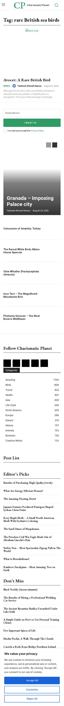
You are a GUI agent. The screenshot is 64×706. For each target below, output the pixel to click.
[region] (32, 677)
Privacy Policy (37, 131)
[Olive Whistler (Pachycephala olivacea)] (52, 273)
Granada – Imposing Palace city (30, 201)
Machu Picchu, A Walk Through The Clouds (28, 638)
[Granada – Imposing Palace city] (32, 177)
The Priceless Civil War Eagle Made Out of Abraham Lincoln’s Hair (27, 538)
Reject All (32, 698)
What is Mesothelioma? (16, 559)
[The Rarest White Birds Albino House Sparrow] (52, 250)
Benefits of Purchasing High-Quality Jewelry (28, 483)
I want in (30, 122)
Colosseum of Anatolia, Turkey (21, 228)
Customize (32, 689)
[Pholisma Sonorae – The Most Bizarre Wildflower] (52, 317)
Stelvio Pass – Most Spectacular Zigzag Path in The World (32, 549)
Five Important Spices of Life (19, 630)
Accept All (32, 680)
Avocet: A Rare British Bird (26, 79)
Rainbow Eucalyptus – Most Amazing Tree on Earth (29, 568)
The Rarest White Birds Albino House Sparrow (21, 251)
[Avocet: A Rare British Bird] (32, 57)
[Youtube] (44, 363)
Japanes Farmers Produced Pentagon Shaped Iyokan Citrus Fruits (28, 508)
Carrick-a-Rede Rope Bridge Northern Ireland (29, 647)
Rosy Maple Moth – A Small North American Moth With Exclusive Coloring (28, 519)
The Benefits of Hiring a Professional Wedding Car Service (29, 599)
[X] (35, 363)
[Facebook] (7, 363)
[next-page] (54, 144)
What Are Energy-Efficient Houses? (23, 491)
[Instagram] (16, 363)
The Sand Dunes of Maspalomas (21, 529)
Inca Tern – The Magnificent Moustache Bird (20, 295)
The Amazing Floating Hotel (19, 499)
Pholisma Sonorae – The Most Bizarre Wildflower (21, 317)
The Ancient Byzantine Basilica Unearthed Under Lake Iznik (30, 610)
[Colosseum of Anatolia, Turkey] (52, 228)
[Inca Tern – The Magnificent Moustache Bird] (52, 295)
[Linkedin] (25, 363)
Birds (6, 86)
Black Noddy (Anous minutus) (20, 589)
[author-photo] (14, 86)
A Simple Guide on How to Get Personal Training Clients (31, 621)
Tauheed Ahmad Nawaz (29, 86)
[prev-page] (48, 144)
